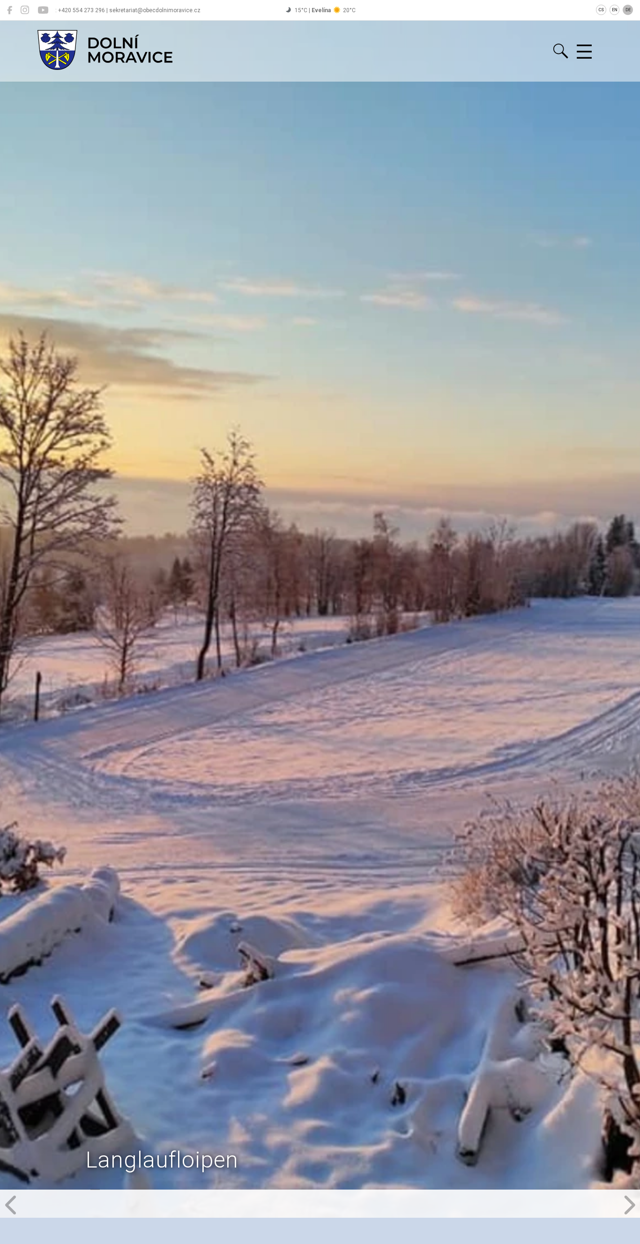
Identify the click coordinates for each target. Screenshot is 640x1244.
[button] (11, 1204)
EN (615, 10)
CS (601, 10)
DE (628, 10)
